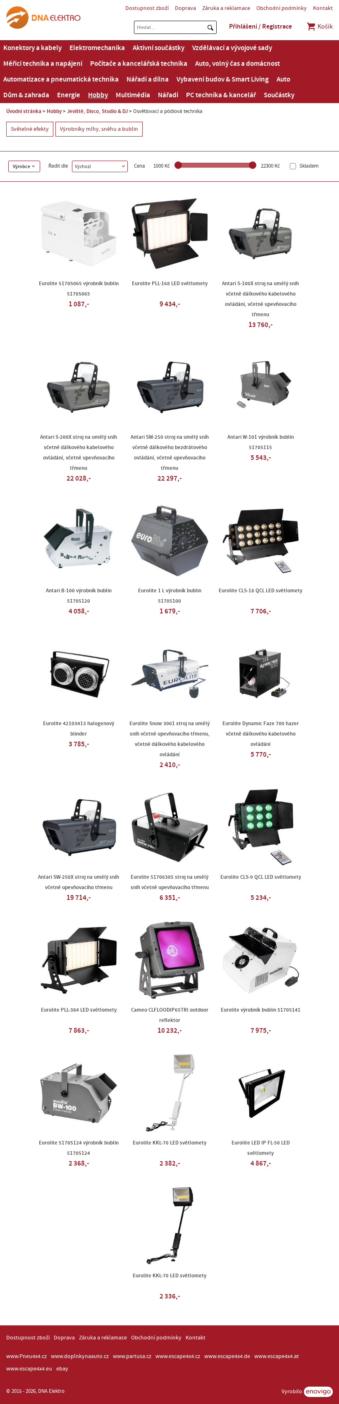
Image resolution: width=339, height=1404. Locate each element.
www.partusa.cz (132, 1356)
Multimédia (133, 95)
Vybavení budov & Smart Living (223, 79)
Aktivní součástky (158, 48)
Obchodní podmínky (281, 8)
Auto (283, 79)
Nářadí (168, 95)
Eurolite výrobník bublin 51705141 (261, 1010)
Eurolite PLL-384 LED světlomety (79, 1010)
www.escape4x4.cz (177, 1356)
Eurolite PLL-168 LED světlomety (170, 283)
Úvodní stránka (23, 111)
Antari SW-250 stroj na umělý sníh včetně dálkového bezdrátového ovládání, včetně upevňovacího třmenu (170, 452)
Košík (324, 26)
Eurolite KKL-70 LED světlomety (169, 1143)
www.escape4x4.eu (29, 1369)
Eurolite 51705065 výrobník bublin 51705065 (79, 289)
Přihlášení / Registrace (260, 26)
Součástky (279, 95)
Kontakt (323, 8)
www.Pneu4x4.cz (26, 1356)
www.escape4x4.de (227, 1356)
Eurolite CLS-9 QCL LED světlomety (260, 877)
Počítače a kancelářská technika (138, 64)
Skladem (308, 166)
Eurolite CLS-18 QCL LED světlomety (260, 591)
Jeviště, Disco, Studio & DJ (97, 111)
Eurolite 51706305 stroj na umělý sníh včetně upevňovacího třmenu (170, 882)
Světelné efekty (30, 129)
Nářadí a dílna (148, 79)
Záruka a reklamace (226, 8)
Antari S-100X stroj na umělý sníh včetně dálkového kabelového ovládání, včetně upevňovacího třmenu (260, 299)
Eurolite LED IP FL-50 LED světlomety (261, 1148)
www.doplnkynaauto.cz (80, 1356)
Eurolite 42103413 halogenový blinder (78, 729)
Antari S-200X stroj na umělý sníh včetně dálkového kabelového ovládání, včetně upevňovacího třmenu (78, 452)
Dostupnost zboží (147, 8)
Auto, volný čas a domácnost (237, 64)
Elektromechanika (97, 48)
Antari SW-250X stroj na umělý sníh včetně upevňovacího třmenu (78, 882)
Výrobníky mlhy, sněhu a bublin (99, 129)
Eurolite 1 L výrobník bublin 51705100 (169, 596)
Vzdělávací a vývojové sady (232, 48)
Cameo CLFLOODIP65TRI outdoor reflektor (169, 1015)
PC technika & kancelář (221, 95)
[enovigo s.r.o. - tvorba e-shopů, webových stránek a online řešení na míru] (318, 1392)
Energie (68, 95)
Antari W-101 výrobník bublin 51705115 (260, 442)
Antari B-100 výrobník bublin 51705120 (79, 596)
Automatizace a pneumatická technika (61, 79)
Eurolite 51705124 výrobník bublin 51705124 (79, 1148)
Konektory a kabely (32, 48)
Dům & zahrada (26, 95)
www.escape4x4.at (276, 1356)
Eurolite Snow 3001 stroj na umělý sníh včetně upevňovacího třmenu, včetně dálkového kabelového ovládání (169, 739)
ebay (62, 1369)
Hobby (98, 95)
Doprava (185, 8)
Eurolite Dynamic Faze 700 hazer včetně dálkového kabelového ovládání (260, 734)
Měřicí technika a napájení (42, 64)
